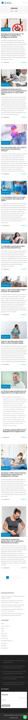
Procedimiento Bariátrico (7, 640)
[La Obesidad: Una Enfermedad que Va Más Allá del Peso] (14, 238)
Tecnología (3, 645)
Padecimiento (4, 635)
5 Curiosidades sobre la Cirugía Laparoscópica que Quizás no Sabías (13, 198)
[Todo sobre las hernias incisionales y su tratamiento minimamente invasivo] (14, 521)
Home (12, 11)
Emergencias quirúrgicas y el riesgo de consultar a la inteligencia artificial (12, 35)
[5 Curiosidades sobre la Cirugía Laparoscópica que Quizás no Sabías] (14, 188)
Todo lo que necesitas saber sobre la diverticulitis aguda (12, 342)
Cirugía (2, 628)
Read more (23, 62)
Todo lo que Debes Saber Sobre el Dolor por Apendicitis (13, 290)
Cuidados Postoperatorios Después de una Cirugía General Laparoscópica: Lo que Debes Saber (13, 91)
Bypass (2, 623)
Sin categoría (4, 643)
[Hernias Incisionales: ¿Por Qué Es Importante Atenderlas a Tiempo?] (14, 134)
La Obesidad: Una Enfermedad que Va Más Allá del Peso (13, 247)
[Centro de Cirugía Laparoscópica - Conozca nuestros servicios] (6, 2)
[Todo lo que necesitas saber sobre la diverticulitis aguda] (14, 330)
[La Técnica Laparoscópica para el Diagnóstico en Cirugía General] (14, 380)
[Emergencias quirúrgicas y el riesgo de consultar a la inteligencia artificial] (14, 25)
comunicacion (6, 62)
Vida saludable (4, 648)
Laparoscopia (4, 633)
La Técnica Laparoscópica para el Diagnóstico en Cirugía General (13, 392)
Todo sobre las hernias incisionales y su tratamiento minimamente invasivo (12, 541)
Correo (4, 700)
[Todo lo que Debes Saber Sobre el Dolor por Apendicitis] (14, 281)
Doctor (2, 630)
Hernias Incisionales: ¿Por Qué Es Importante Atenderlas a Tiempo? (13, 149)
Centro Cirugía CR (5, 626)
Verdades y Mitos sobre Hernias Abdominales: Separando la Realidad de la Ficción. (13, 474)
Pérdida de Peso (4, 638)
